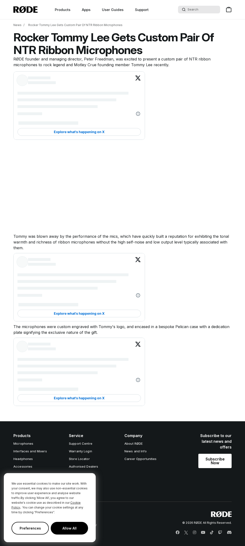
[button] (215, 461)
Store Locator (79, 459)
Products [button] (62, 9)
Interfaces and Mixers (30, 451)
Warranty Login (80, 451)
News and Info (135, 451)
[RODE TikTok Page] (211, 533)
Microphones (23, 443)
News (17, 25)
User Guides (112, 9)
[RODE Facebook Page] (177, 533)
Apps (86, 9)
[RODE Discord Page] (229, 533)
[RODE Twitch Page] (220, 533)
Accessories (22, 466)
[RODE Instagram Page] (194, 533)
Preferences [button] (30, 528)
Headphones (23, 459)
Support (142, 9)
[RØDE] (25, 9)
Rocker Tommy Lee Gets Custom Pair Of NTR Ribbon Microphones (75, 25)
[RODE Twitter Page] (186, 533)
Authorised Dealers (83, 466)
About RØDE (133, 443)
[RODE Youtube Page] (203, 533)
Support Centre (80, 443)
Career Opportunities (140, 459)
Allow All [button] (69, 528)
